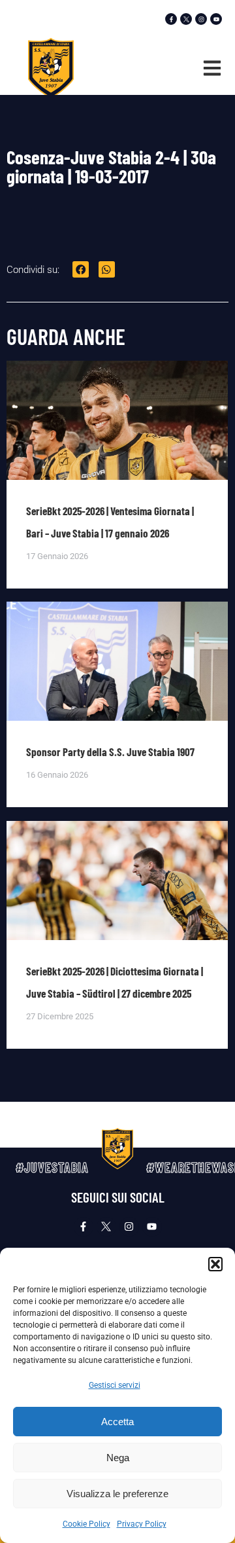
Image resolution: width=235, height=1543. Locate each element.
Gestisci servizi (114, 1385)
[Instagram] (201, 19)
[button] (215, 1264)
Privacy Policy (141, 1524)
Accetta (117, 1421)
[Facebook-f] (171, 19)
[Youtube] (216, 19)
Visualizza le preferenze (117, 1493)
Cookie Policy (86, 1524)
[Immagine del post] (117, 453)
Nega (117, 1457)
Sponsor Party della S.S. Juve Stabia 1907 (110, 751)
